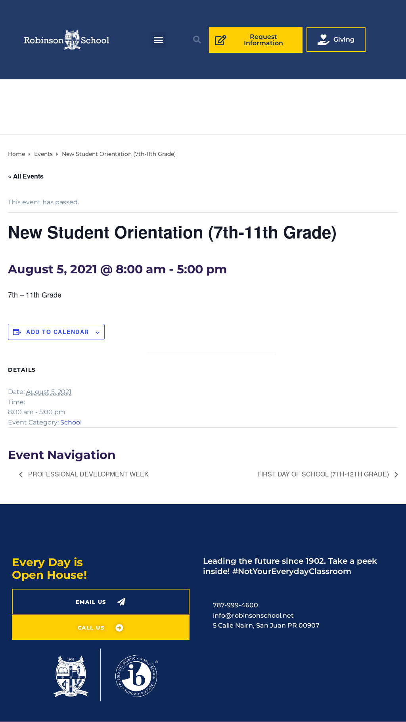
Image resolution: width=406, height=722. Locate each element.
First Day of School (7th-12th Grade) (324, 473)
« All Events (26, 175)
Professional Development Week (88, 473)
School (71, 422)
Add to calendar (57, 332)
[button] (158, 39)
